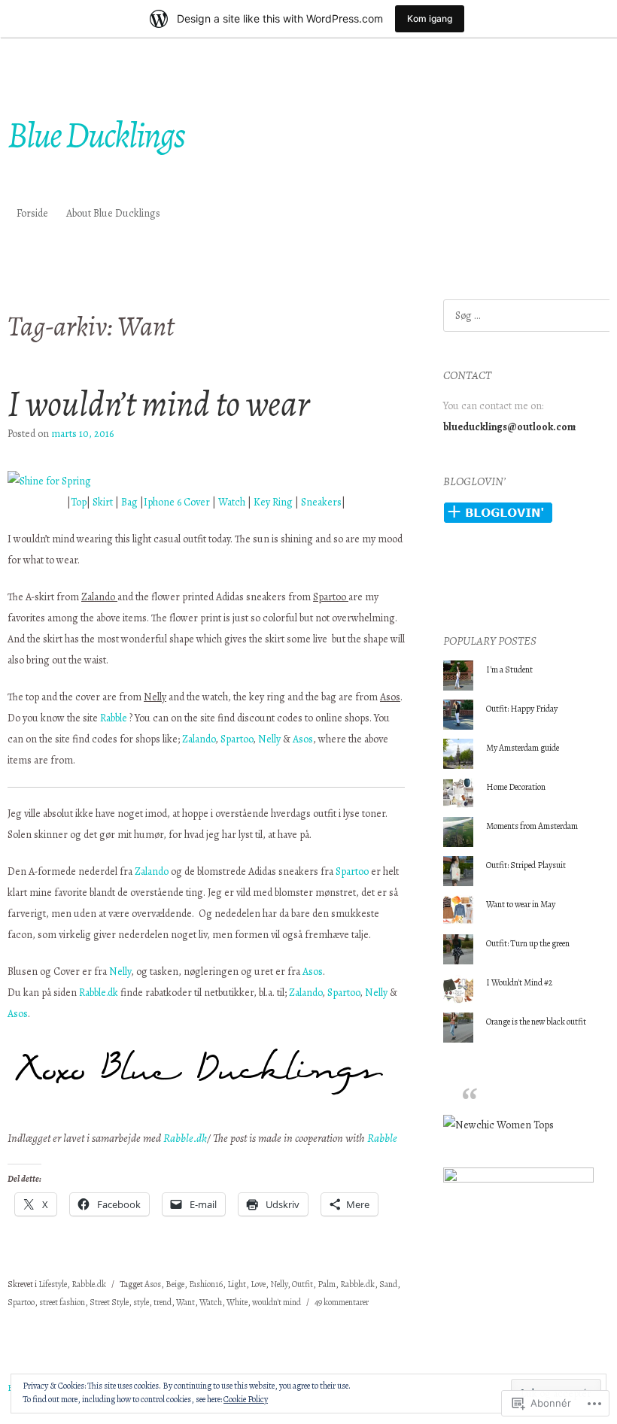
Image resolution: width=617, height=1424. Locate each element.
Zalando (198, 739)
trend (162, 1302)
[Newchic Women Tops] (498, 1125)
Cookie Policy (245, 1399)
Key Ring (273, 502)
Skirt (103, 502)
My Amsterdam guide (522, 748)
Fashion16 (206, 1284)
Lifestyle (52, 1284)
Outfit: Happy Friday (522, 709)
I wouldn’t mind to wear (158, 403)
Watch (231, 502)
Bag (129, 502)
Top (79, 502)
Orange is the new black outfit (536, 1022)
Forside (32, 213)
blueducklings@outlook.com (509, 427)
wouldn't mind (276, 1302)
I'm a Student (509, 669)
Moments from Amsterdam (532, 826)
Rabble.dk (98, 992)
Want (185, 1302)
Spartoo (236, 739)
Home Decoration (516, 787)
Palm (327, 1284)
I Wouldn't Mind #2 (519, 982)
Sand (388, 1284)
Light (236, 1284)
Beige (175, 1284)
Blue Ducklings (96, 135)
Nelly (269, 739)
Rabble (113, 718)
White (237, 1302)
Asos (303, 739)
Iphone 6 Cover (177, 502)
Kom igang (429, 18)
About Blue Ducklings (113, 213)
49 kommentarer (342, 1302)
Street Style (109, 1302)
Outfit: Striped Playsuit (526, 865)
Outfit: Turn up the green (528, 943)
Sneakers (321, 502)
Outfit (302, 1284)
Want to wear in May (520, 904)
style (141, 1302)
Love (258, 1284)
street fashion (62, 1302)
